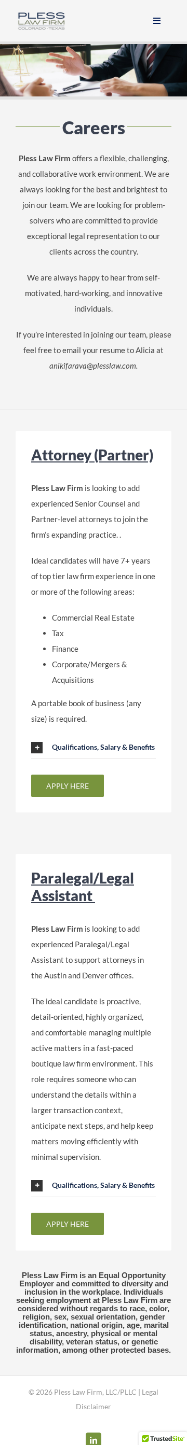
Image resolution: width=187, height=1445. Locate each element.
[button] (93, 748)
